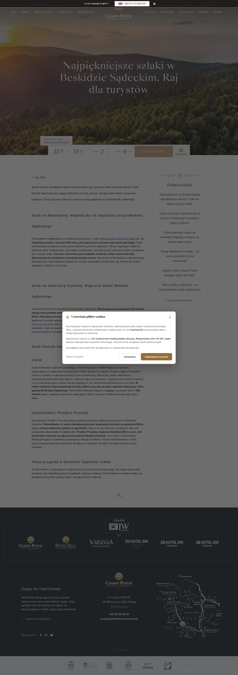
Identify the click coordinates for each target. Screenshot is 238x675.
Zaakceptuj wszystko (156, 356)
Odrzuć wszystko (74, 356)
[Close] (154, 3)
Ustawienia (130, 356)
